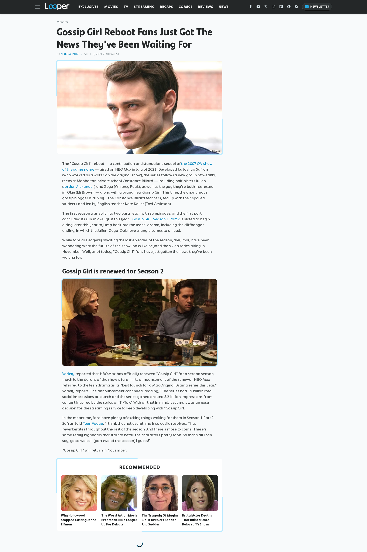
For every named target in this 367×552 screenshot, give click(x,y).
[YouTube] (258, 7)
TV (126, 6)
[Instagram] (273, 7)
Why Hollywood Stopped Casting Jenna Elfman (78, 520)
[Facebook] (250, 7)
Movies (111, 6)
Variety (68, 373)
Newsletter (319, 6)
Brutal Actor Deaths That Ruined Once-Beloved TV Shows (197, 520)
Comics (186, 6)
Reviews (205, 6)
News (224, 6)
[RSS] (296, 7)
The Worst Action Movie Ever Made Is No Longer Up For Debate (119, 520)
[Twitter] (266, 7)
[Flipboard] (281, 7)
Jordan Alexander (78, 186)
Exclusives (88, 6)
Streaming (144, 6)
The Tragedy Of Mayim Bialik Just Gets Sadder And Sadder (160, 520)
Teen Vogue (93, 423)
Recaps (166, 6)
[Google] (289, 7)
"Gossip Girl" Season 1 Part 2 (155, 219)
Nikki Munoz (70, 54)
